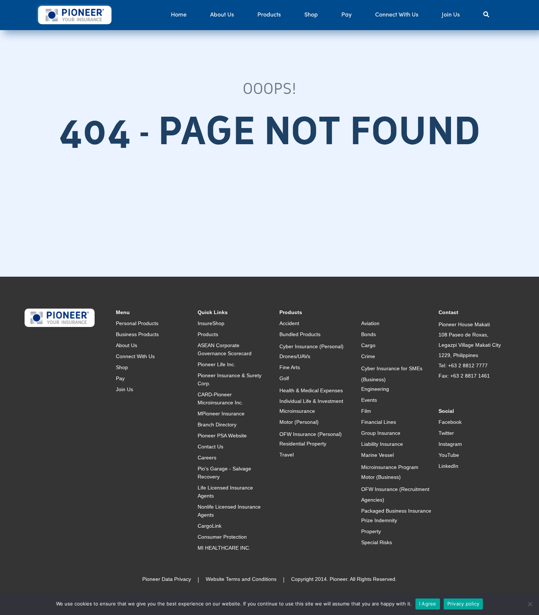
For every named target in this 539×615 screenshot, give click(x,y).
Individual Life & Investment (311, 401)
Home (179, 15)
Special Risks (376, 542)
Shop (311, 15)
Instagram (450, 444)
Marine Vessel (377, 455)
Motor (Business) (381, 477)
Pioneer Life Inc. (216, 364)
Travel (286, 455)
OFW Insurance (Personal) (310, 434)
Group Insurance (380, 433)
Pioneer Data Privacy (166, 579)
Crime (368, 356)
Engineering (375, 389)
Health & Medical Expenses (311, 390)
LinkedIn (448, 466)
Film (366, 411)
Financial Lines (378, 422)
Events (369, 400)
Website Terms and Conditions (241, 579)
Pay (346, 15)
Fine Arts (289, 367)
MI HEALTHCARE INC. (224, 548)
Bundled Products (299, 334)
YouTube (449, 455)
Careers (207, 458)
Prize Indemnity (379, 520)
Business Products (137, 334)
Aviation (370, 323)
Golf (284, 378)
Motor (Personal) (299, 422)
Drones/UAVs (294, 356)
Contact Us (210, 447)
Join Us (451, 15)
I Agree (427, 604)
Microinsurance (297, 411)
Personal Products (137, 323)
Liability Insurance (382, 444)
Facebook (450, 422)
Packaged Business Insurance (396, 511)
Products (269, 15)
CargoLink (209, 526)
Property (371, 531)
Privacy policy (463, 604)
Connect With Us (396, 15)
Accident (289, 323)
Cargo (368, 345)
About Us (222, 15)
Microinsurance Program (389, 467)
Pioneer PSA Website (222, 435)
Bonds (368, 334)
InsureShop (211, 323)
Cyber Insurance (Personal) (311, 346)
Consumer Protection (222, 537)
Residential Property (302, 444)
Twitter (446, 433)
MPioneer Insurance (221, 413)
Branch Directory (217, 424)
